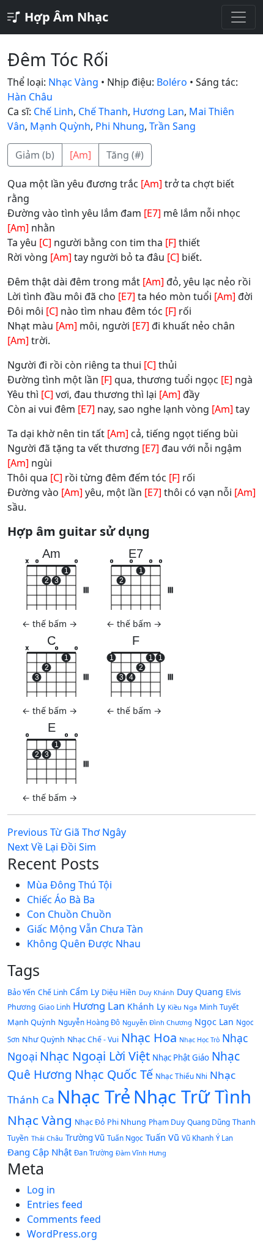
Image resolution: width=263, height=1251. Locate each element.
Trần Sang (172, 126)
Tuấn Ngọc (125, 1138)
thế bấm (49, 623)
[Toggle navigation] (238, 17)
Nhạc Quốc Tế (114, 1074)
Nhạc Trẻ (94, 1096)
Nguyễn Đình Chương (157, 1022)
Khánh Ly (146, 1006)
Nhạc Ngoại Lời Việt (95, 1056)
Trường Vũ (85, 1137)
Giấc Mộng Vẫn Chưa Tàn (85, 929)
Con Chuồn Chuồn (69, 914)
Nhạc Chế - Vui (93, 1039)
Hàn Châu (30, 96)
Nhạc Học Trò (199, 1039)
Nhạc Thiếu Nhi (181, 1076)
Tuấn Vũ (162, 1137)
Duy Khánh (156, 992)
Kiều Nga (182, 1007)
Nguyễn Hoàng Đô (89, 1022)
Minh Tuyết (219, 1007)
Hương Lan (158, 111)
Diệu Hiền (119, 992)
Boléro (172, 82)
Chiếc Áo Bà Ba (61, 899)
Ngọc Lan (214, 1021)
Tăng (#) (125, 155)
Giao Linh (54, 1007)
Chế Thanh (103, 111)
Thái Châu (47, 1138)
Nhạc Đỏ (90, 1122)
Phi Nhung (119, 126)
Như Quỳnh (43, 1039)
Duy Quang (200, 991)
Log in (41, 1190)
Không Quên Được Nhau (84, 943)
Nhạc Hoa (149, 1037)
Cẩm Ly (84, 991)
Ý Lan (224, 1138)
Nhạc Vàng (73, 82)
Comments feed (64, 1219)
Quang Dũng (208, 1122)
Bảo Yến (21, 992)
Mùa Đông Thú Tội (69, 885)
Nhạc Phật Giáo (180, 1057)
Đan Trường (93, 1152)
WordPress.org (62, 1234)
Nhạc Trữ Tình (192, 1096)
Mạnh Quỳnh (60, 126)
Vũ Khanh (197, 1138)
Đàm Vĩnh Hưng (141, 1152)
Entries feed (55, 1204)
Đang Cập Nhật (39, 1152)
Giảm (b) (34, 155)
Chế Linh (53, 111)
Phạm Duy (167, 1122)
